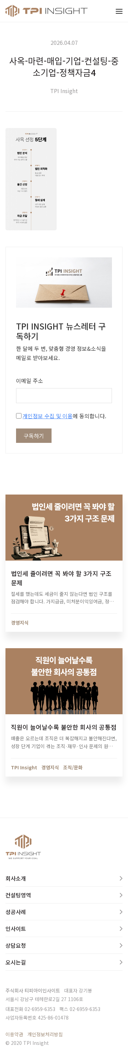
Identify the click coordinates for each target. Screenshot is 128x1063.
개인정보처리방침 (45, 1034)
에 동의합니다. (64, 416)
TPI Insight (64, 91)
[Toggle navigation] (119, 11)
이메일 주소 (29, 380)
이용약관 (14, 1034)
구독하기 (34, 436)
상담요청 (15, 945)
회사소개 (15, 878)
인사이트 (15, 928)
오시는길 (15, 962)
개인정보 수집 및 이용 (48, 416)
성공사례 (15, 912)
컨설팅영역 (18, 895)
